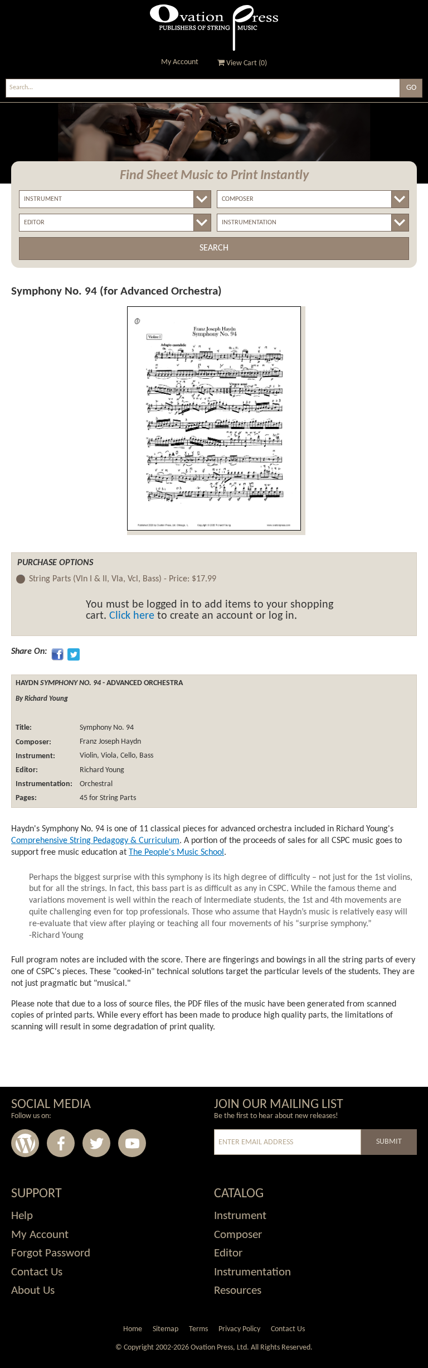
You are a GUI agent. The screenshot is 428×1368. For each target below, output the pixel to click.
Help (22, 1216)
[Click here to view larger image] (213, 418)
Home (132, 1329)
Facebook (61, 1143)
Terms (198, 1329)
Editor (228, 1253)
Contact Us (36, 1272)
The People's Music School (176, 852)
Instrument (240, 1216)
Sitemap (165, 1329)
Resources (237, 1291)
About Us (33, 1291)
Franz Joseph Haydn (109, 742)
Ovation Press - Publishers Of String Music (214, 27)
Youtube (132, 1143)
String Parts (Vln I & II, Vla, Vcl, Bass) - (122, 579)
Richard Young (101, 770)
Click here (131, 616)
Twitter (96, 1143)
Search (214, 248)
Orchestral (95, 784)
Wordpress (25, 1143)
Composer (238, 1235)
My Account (179, 62)
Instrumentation (252, 1272)
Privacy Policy (239, 1329)
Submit (389, 1142)
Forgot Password (50, 1253)
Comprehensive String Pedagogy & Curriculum (95, 840)
